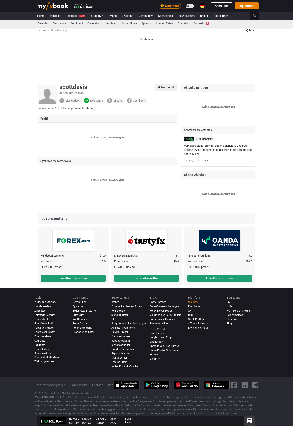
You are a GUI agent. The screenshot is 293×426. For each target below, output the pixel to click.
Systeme (127, 15)
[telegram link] (255, 385)
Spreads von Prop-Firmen (164, 345)
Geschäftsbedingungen (49, 385)
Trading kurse (119, 361)
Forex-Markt (41, 319)
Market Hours (129, 23)
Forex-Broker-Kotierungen (164, 306)
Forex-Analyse (42, 336)
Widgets (193, 302)
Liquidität (39, 344)
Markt (113, 15)
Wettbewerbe (80, 319)
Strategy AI (97, 15)
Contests (201, 23)
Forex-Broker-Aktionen (162, 319)
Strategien (79, 314)
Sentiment (77, 23)
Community (146, 15)
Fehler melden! (235, 314)
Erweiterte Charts (198, 327)
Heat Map (110, 23)
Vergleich (155, 358)
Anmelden (222, 6)
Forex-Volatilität (43, 323)
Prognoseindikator (83, 331)
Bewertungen (186, 15)
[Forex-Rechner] (249, 421)
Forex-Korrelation (44, 327)
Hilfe (229, 306)
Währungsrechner (44, 361)
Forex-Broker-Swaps (161, 310)
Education (183, 23)
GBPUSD (101, 418)
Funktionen (194, 306)
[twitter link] (245, 385)
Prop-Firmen (221, 15)
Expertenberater (120, 353)
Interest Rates (164, 23)
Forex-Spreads (158, 302)
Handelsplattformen (123, 349)
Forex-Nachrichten (45, 331)
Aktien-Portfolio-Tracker (125, 366)
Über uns (232, 319)
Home (40, 15)
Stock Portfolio (196, 319)
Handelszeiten (42, 306)
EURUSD (74, 418)
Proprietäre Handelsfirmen (126, 306)
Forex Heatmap (43, 353)
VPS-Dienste (118, 310)
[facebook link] (234, 385)
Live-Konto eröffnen (73, 278)
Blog (229, 323)
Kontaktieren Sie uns (239, 310)
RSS (190, 314)
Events (129, 418)
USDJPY (74, 422)
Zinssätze (39, 310)
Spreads (147, 23)
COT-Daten (40, 340)
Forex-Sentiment (82, 327)
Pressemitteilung (159, 323)
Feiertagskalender (44, 314)
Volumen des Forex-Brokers (165, 314)
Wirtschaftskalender (45, 302)
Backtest (75, 15)
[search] (257, 15)
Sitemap (97, 385)
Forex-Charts (80, 323)
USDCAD (101, 422)
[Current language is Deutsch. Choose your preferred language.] (202, 5)
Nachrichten (165, 15)
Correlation (93, 23)
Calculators (59, 23)
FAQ (229, 302)
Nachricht (167, 87)
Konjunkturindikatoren (47, 357)
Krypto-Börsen (119, 357)
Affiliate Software (198, 323)
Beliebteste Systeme (84, 310)
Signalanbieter (204, 139)
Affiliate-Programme (123, 327)
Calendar (43, 23)
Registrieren (246, 6)
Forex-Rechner (42, 349)
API (190, 310)
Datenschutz (78, 385)
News (128, 422)
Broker (204, 15)
